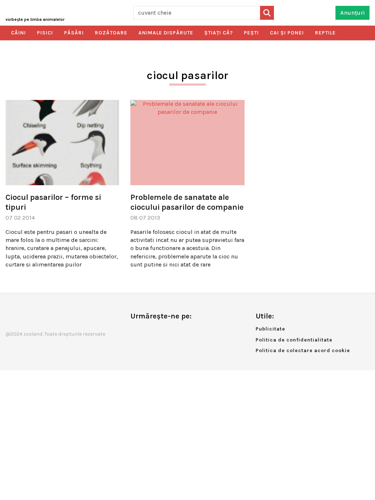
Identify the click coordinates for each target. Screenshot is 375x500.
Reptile (325, 33)
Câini (18, 33)
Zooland (34, 19)
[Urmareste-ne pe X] (147, 331)
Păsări (74, 33)
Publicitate (270, 329)
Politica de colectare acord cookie (303, 350)
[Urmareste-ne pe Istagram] (160, 331)
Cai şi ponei (287, 33)
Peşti (251, 33)
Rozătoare (111, 33)
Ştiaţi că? (218, 33)
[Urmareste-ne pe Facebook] (135, 331)
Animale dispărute (165, 33)
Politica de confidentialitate (294, 340)
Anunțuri (352, 12)
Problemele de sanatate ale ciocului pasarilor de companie (187, 202)
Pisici (45, 33)
